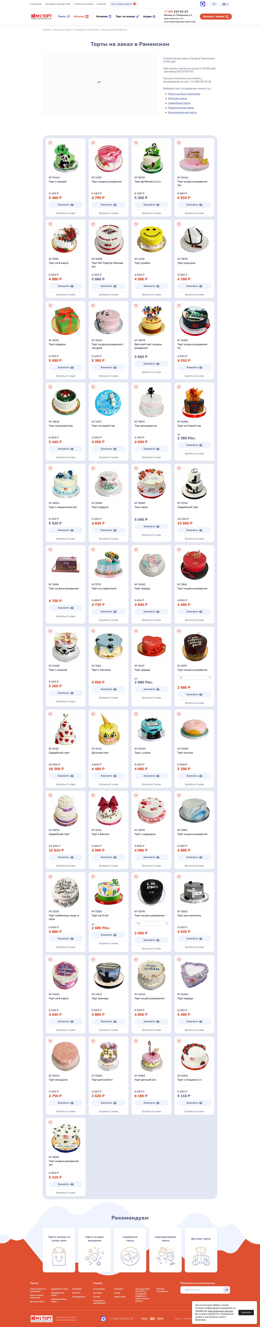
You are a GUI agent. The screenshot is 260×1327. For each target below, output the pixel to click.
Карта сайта (119, 1297)
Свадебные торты (179, 103)
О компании (36, 4)
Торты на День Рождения (184, 94)
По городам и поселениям (85, 30)
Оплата (96, 1297)
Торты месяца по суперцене (38, 1290)
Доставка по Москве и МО (57, 4)
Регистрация (189, 1319)
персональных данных (220, 1311)
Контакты (101, 4)
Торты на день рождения (36, 1296)
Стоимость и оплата (83, 4)
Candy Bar (77, 1289)
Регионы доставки (61, 30)
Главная (46, 30)
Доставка (97, 1293)
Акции (117, 1293)
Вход (177, 1319)
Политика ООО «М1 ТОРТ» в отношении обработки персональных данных (142, 1295)
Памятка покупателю (162, 1290)
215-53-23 (176, 11)
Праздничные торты (181, 107)
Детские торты (177, 98)
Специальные (78, 1297)
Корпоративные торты (182, 112)
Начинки (76, 1293)
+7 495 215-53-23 (121, 1319)
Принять (246, 1312)
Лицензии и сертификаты (99, 1301)
